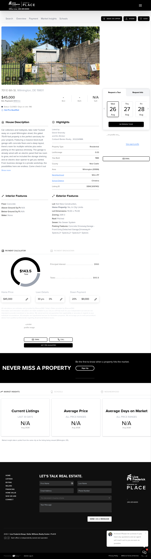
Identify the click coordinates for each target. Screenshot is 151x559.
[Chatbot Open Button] (144, 552)
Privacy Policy (113, 556)
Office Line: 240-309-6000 (19, 9)
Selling (9, 486)
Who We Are (11, 496)
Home (8, 475)
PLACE (53, 534)
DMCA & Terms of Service (130, 556)
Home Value (11, 493)
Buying (9, 482)
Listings (9, 479)
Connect (9, 500)
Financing (10, 489)
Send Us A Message (99, 519)
